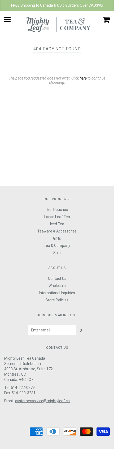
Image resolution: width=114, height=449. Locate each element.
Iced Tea (57, 224)
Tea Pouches (57, 209)
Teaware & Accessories (57, 231)
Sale (57, 253)
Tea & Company (57, 245)
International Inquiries (57, 293)
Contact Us (57, 278)
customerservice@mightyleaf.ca (42, 401)
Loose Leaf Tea (57, 217)
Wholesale (57, 286)
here (83, 78)
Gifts (57, 238)
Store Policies (57, 300)
